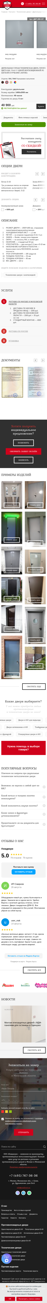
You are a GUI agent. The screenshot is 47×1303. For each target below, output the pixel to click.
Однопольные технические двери (13, 1252)
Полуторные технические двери (13, 1256)
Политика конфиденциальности (23, 1167)
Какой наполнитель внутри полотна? (19, 805)
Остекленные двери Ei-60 (33, 1233)
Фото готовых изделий (22, 1210)
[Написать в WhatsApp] (29, 1193)
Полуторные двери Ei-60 (34, 1229)
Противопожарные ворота (11, 1271)
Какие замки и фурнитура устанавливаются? (14, 814)
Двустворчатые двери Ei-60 (11, 1233)
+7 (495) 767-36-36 (33, 4)
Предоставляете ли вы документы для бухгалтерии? (20, 824)
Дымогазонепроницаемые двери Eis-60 (16, 1241)
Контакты (22, 1218)
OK (10, 1299)
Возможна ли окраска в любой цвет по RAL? (20, 787)
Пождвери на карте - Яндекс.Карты (23, 962)
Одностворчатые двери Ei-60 (12, 1229)
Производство (6, 1210)
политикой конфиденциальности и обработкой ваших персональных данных (24, 1121)
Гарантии (4, 1218)
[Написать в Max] (18, 1193)
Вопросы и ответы (8, 1214)
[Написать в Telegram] (23, 1193)
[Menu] (43, 3)
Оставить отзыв (23, 872)
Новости (13, 1218)
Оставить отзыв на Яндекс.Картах (23, 956)
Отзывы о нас (22, 1214)
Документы (33, 1214)
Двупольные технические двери (13, 1260)
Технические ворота (30, 1271)
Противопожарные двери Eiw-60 (13, 1237)
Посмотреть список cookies (29, 1299)
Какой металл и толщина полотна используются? (18, 797)
